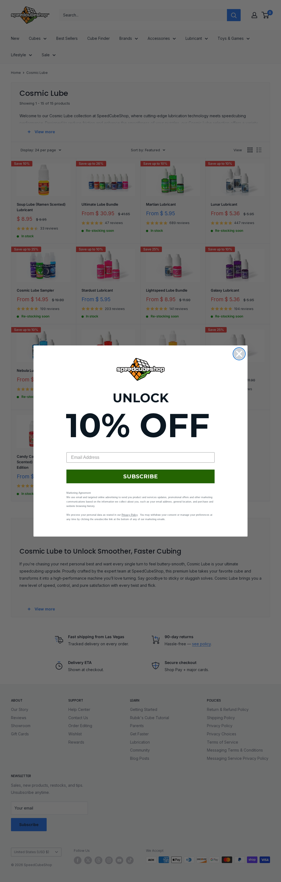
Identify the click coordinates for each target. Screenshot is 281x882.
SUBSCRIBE (140, 476)
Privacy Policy (129, 514)
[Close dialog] (239, 354)
